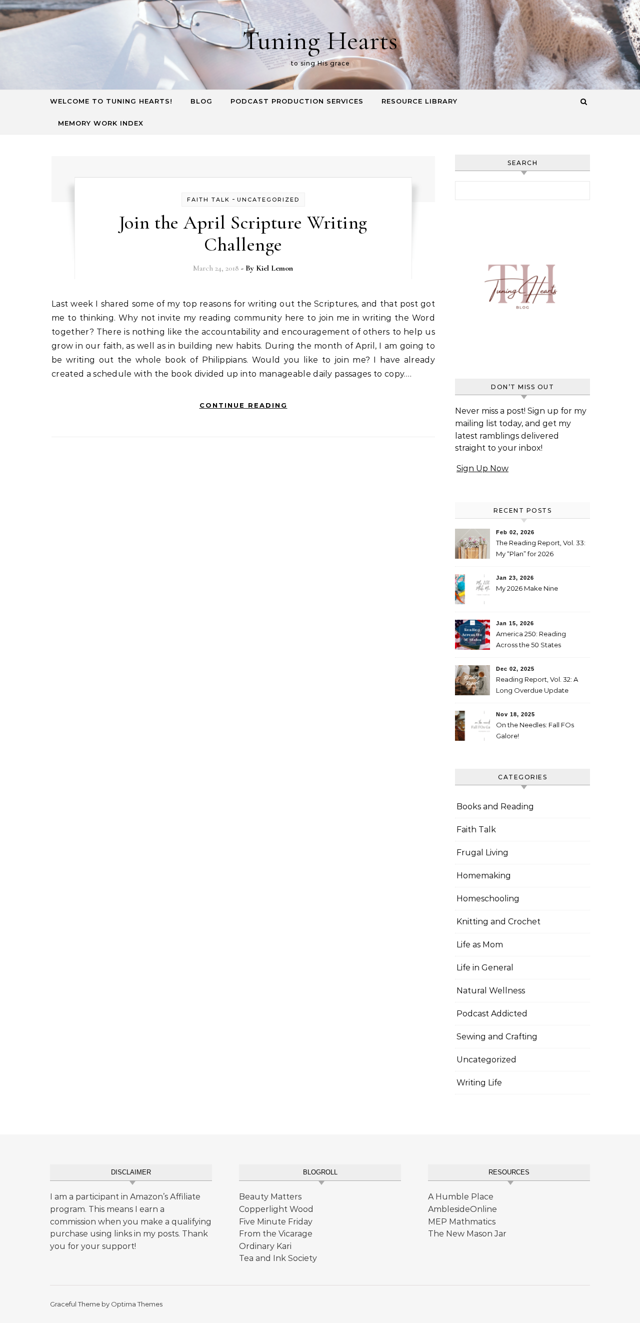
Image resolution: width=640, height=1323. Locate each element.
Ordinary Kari (265, 1246)
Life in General (485, 967)
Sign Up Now (482, 468)
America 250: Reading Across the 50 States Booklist (531, 640)
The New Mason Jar (467, 1233)
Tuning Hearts (320, 40)
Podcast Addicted (492, 1013)
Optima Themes (136, 1304)
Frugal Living (482, 852)
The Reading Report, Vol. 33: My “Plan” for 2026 (541, 548)
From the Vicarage (275, 1233)
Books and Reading (495, 806)
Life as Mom (479, 944)
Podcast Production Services (297, 101)
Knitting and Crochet (498, 921)
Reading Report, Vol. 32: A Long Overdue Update (537, 684)
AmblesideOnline (462, 1209)
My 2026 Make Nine (527, 588)
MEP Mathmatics (462, 1221)
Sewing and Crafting (497, 1036)
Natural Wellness (490, 990)
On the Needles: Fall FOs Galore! (535, 730)
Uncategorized (268, 199)
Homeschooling (488, 898)
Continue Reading (244, 405)
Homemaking (483, 875)
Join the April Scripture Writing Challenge (243, 233)
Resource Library (420, 101)
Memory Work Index (101, 123)
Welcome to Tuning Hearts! (111, 101)
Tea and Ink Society (278, 1258)
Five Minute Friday (275, 1221)
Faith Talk (208, 199)
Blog (201, 101)
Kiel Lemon (274, 268)
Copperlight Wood (276, 1209)
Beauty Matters (270, 1196)
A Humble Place (461, 1196)
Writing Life (479, 1082)
